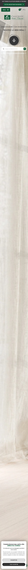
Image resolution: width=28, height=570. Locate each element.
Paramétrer (13, 560)
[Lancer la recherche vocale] (14, 40)
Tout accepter (14, 564)
